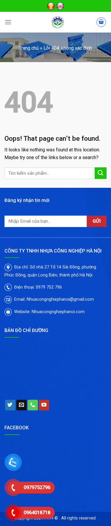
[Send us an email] (21, 405)
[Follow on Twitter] (10, 405)
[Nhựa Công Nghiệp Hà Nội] (57, 22)
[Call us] (33, 405)
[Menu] (8, 22)
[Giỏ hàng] (101, 22)
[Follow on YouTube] (44, 405)
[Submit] (101, 173)
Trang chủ (29, 48)
